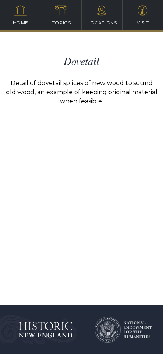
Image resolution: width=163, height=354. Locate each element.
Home (20, 22)
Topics (61, 22)
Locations (102, 22)
